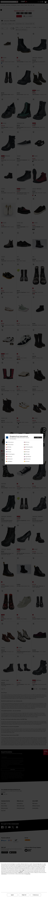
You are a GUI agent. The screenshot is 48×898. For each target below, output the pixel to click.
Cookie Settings (4, 873)
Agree (12, 894)
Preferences (36, 895)
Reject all (24, 894)
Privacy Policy (28, 873)
